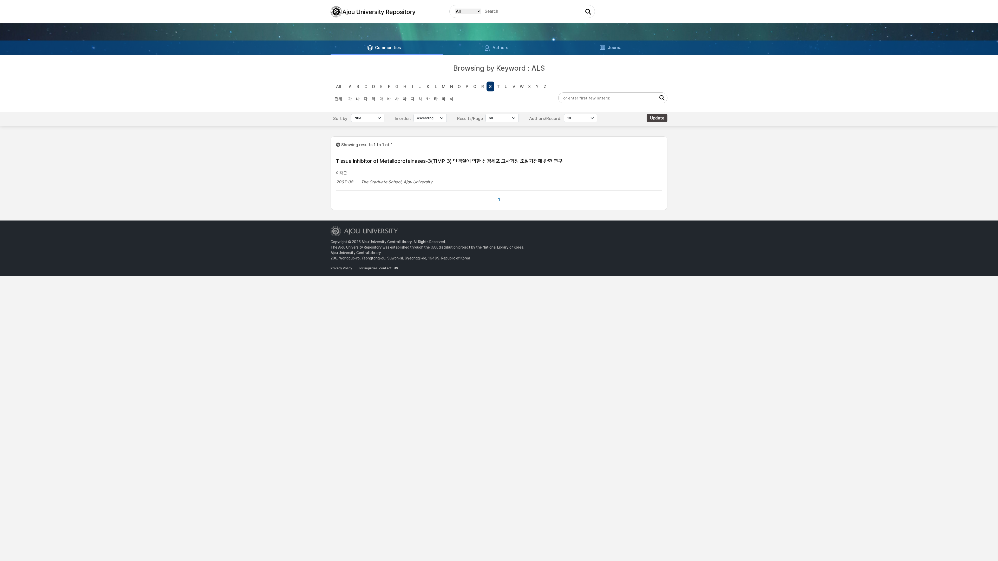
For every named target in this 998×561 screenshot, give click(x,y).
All (338, 86)
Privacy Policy (341, 268)
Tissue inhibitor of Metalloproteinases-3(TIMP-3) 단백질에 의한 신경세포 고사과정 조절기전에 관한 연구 (449, 161)
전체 (338, 99)
